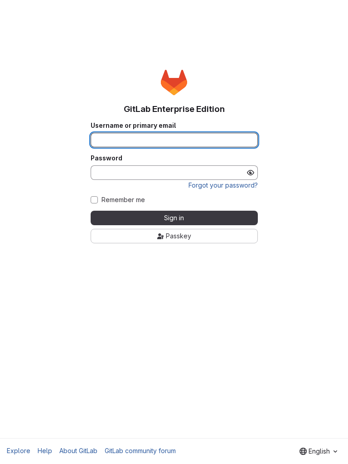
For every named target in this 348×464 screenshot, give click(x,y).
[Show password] (250, 172)
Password (106, 158)
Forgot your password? (223, 185)
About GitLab (78, 450)
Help (45, 450)
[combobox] (318, 451)
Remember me (123, 199)
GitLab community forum (140, 450)
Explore (18, 450)
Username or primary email (133, 125)
